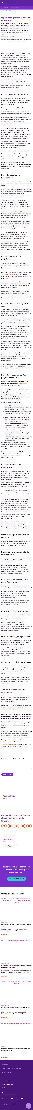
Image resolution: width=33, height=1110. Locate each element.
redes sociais (5, 121)
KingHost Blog (4, 10)
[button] (4, 826)
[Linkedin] (7, 1098)
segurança (17, 283)
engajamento (23, 383)
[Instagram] (3, 1098)
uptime (25, 505)
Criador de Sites (7, 774)
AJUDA (4, 1076)
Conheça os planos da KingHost (11, 744)
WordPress (9, 274)
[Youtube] (12, 1098)
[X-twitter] (17, 1098)
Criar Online (4, 922)
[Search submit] (2, 7)
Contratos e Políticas (7, 1081)
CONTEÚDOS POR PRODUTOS (11, 1068)
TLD (9, 130)
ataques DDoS (26, 213)
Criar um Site (5, 15)
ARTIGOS (5, 1065)
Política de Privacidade (7, 1084)
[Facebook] (22, 1098)
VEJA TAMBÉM (7, 1072)
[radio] (28, 759)
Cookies (4, 1087)
